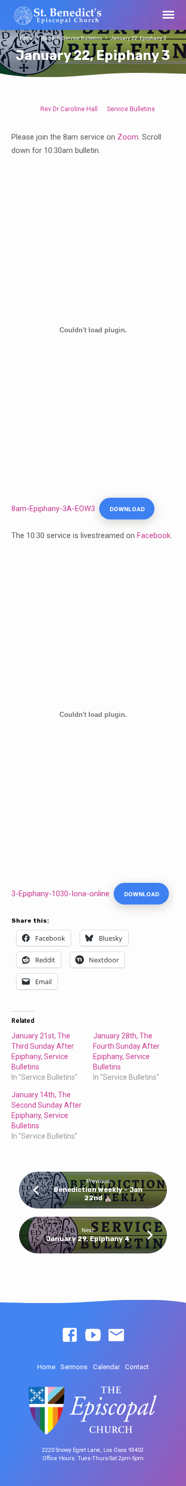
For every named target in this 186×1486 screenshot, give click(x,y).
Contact (137, 1367)
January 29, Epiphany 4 (88, 1239)
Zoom (127, 137)
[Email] (116, 1335)
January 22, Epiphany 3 (138, 38)
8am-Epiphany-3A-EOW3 (53, 508)
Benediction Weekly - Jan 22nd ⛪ (98, 1193)
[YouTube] (93, 1335)
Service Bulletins (82, 38)
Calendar (106, 1367)
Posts (47, 38)
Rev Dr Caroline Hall (69, 109)
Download (127, 509)
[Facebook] (69, 1335)
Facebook (154, 535)
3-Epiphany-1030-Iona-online (60, 893)
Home (26, 38)
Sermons (73, 1367)
